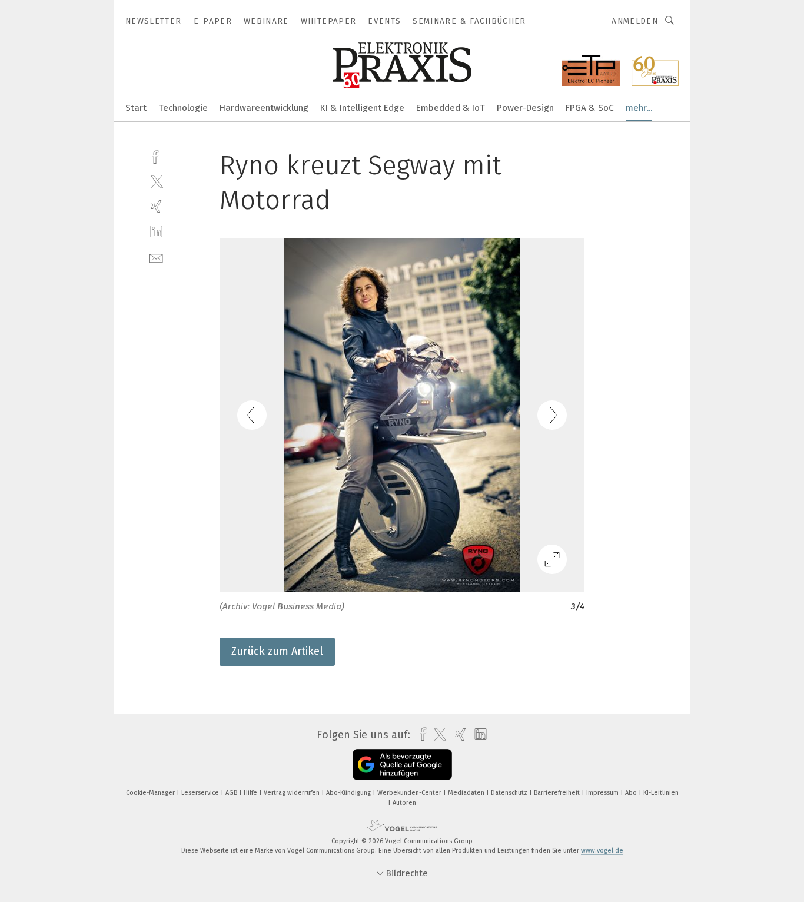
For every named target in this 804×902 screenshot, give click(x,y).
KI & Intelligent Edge (362, 107)
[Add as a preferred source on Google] (402, 764)
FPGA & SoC (590, 107)
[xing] (156, 206)
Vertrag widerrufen (292, 793)
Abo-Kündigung (349, 793)
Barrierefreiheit (558, 793)
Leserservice (201, 793)
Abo (632, 793)
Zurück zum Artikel (277, 651)
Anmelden (635, 21)
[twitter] (156, 181)
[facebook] (156, 155)
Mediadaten (467, 793)
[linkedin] (156, 231)
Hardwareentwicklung (264, 107)
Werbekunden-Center (410, 793)
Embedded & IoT (450, 107)
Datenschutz (510, 793)
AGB (232, 793)
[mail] (156, 257)
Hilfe (251, 793)
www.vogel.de (602, 850)
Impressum (603, 793)
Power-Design (525, 107)
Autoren (404, 803)
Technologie (183, 107)
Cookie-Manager (151, 793)
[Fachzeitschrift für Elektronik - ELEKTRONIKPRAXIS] (136, 107)
